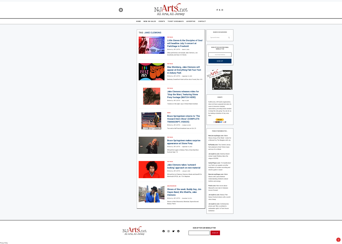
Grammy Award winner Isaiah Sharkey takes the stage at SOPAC (218, 156)
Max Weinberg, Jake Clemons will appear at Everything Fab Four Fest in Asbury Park (184, 70)
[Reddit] (178, 231)
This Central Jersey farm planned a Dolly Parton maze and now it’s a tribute (219, 147)
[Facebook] (217, 10)
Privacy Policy (4, 243)
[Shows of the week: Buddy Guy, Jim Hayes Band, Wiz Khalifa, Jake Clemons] (151, 194)
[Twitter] (220, 10)
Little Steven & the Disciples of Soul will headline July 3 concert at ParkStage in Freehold (184, 43)
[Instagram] (222, 10)
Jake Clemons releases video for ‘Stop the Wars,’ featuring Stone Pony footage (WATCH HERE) (183, 94)
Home (138, 21)
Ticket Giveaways (176, 21)
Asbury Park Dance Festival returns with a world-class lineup (219, 197)
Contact (202, 21)
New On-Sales (150, 21)
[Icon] (151, 121)
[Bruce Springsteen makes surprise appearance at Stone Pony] (151, 145)
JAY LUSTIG (176, 49)
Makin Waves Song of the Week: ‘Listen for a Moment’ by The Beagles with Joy (219, 138)
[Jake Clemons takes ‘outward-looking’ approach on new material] (151, 169)
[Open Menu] (121, 10)
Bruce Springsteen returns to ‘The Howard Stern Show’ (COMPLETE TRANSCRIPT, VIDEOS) (183, 119)
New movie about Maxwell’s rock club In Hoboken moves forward (218, 188)
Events (162, 21)
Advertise (190, 21)
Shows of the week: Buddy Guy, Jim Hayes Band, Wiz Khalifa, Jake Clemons (184, 192)
